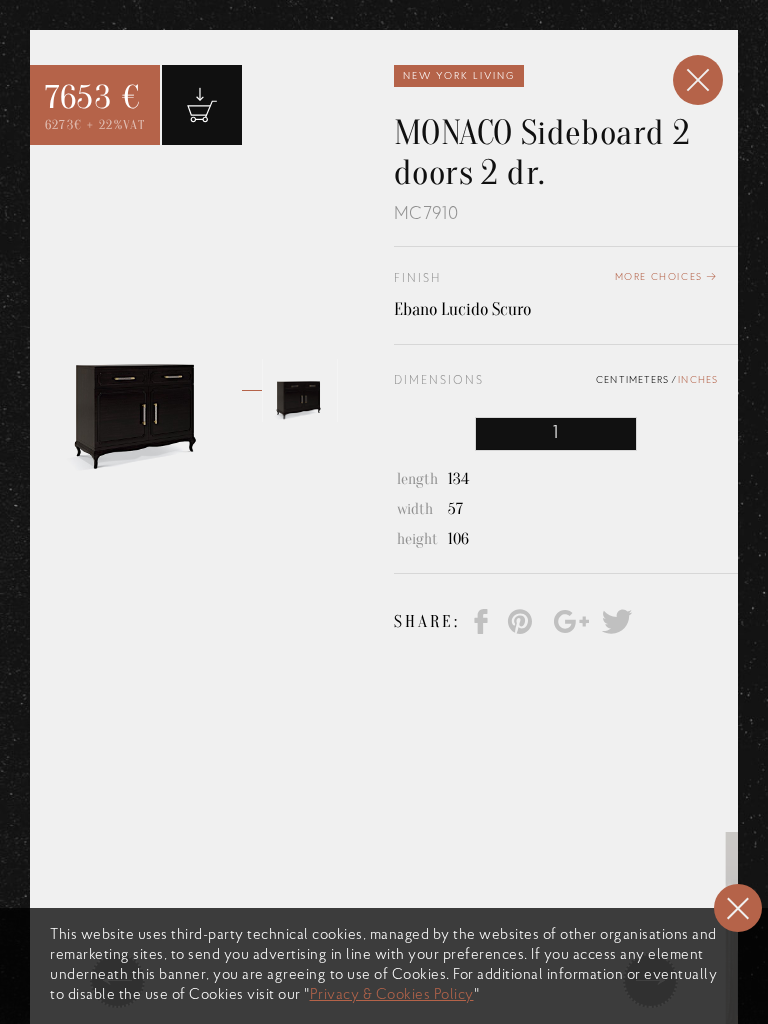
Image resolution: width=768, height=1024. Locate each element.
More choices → (666, 277)
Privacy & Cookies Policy (392, 995)
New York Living (459, 76)
